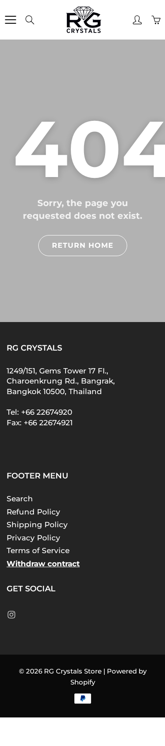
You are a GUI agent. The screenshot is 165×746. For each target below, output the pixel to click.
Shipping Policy (37, 524)
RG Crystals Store (73, 671)
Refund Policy (33, 511)
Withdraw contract (43, 563)
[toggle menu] (10, 19)
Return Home (83, 245)
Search (20, 498)
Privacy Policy (33, 537)
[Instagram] (11, 614)
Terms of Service (38, 550)
